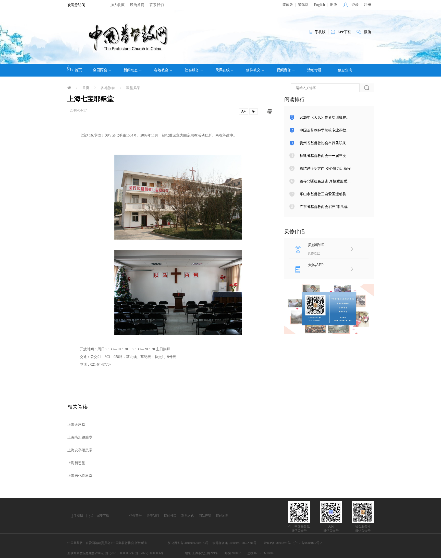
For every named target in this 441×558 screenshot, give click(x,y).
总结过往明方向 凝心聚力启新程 (325, 168)
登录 (355, 5)
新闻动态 (131, 70)
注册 (367, 5)
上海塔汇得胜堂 (79, 437)
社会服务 (192, 70)
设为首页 (137, 5)
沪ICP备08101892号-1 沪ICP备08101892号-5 (293, 543)
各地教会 (161, 70)
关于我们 (153, 515)
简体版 (287, 5)
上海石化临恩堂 (79, 476)
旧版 (333, 5)
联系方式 (187, 515)
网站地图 (222, 515)
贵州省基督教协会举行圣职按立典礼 (328, 143)
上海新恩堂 (76, 463)
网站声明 (205, 515)
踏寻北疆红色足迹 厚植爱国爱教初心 (329, 181)
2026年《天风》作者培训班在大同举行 (330, 117)
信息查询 (345, 70)
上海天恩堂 (76, 425)
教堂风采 (133, 88)
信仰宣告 (135, 515)
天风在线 (222, 70)
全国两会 (100, 70)
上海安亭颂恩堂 (79, 450)
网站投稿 (170, 515)
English (319, 5)
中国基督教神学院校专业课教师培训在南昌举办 (337, 130)
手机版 (78, 515)
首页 (78, 70)
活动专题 (314, 70)
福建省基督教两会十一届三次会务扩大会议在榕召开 (341, 156)
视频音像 (284, 70)
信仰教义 (253, 70)
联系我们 (157, 5)
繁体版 (303, 5)
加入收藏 (117, 5)
